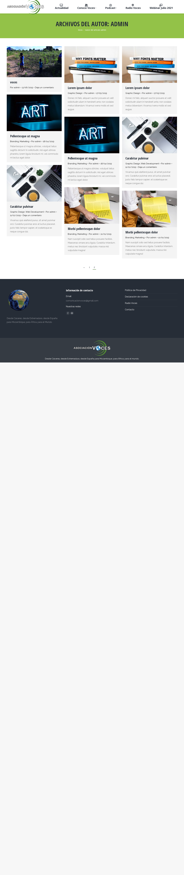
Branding (14, 141)
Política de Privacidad (135, 290)
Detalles (95, 64)
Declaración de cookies (136, 296)
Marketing (24, 141)
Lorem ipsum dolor (80, 88)
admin (119, 24)
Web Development (150, 163)
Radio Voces (131, 303)
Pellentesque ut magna (25, 136)
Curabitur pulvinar (137, 158)
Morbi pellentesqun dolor (84, 228)
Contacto (129, 309)
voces (13, 82)
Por (15, 87)
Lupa (88, 64)
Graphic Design (75, 93)
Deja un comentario (44, 87)
